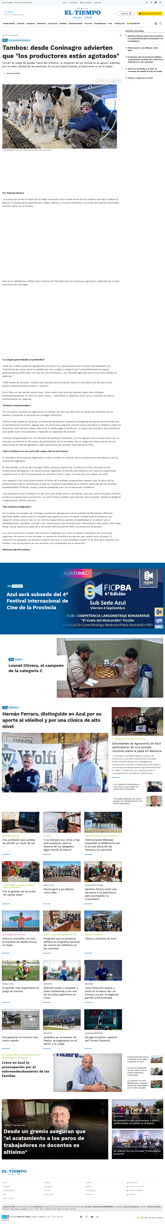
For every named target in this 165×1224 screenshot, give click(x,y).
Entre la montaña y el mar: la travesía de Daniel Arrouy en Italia (145, 69)
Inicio (5, 1182)
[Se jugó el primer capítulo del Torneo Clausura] (103, 1019)
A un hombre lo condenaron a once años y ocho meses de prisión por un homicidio (127, 786)
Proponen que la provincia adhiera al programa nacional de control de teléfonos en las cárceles (145, 59)
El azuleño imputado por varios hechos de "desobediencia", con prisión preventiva (128, 801)
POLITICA (88, 23)
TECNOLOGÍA (119, 23)
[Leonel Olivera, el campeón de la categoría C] (110, 668)
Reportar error (135, 1190)
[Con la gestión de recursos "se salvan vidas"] (20, 871)
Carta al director (136, 1186)
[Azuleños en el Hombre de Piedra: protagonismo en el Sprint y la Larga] (62, 1019)
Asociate (151, 13)
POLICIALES (52, 23)
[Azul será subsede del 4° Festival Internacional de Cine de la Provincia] (110, 598)
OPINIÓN (63, 23)
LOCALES (20, 23)
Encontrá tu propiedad (23, 2)
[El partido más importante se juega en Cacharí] (20, 970)
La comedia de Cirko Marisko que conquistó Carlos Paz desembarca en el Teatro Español (137, 1084)
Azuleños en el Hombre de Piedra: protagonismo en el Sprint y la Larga (60, 1040)
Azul (65, 2)
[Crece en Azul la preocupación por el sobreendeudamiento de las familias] (87, 1072)
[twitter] (151, 2)
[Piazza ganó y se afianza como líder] (62, 871)
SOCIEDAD (30, 23)
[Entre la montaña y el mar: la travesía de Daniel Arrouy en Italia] (20, 921)
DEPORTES (41, 23)
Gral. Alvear (85, 2)
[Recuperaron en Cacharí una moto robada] (20, 1019)
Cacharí (73, 2)
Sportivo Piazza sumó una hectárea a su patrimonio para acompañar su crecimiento (145, 38)
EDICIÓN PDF (134, 23)
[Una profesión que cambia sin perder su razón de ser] (20, 822)
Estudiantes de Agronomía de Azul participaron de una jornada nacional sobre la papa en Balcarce (136, 747)
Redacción (133, 1182)
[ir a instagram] (97, 1217)
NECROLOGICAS (8, 1198)
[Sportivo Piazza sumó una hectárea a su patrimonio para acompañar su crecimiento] (103, 871)
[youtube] (156, 2)
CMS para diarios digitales (153, 1218)
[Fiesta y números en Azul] (103, 921)
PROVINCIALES (100, 23)
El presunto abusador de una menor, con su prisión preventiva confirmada (137, 1071)
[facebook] (147, 2)
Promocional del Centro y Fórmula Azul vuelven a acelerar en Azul (137, 1059)
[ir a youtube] (92, 1217)
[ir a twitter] (86, 1217)
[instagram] (160, 2)
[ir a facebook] (81, 1217)
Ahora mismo (9, 23)
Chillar (97, 2)
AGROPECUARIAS (75, 23)
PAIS (110, 23)
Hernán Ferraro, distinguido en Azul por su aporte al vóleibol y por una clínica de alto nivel (51, 720)
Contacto (133, 1194)
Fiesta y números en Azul (140, 78)
